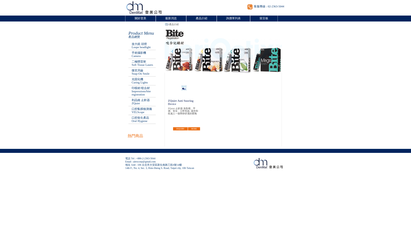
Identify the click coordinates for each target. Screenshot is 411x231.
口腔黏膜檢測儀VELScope (142, 110)
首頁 (167, 24)
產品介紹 (201, 18)
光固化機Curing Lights (140, 81)
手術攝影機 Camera (139, 54)
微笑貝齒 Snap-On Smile (140, 72)
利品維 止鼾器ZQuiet (141, 101)
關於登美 (140, 18)
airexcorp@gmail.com (144, 161)
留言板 (264, 18)
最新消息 (171, 18)
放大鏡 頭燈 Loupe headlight (141, 45)
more (194, 129)
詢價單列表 (233, 18)
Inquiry (180, 129)
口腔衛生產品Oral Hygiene (140, 119)
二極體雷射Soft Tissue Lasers (142, 63)
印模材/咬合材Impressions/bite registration (141, 91)
